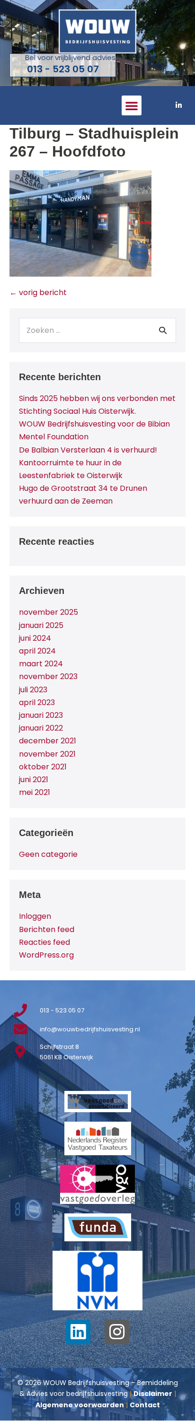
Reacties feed (44, 942)
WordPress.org (46, 955)
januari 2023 (41, 715)
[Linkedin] (78, 1332)
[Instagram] (117, 1332)
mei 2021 (34, 792)
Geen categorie (48, 854)
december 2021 (47, 740)
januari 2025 (41, 625)
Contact (145, 1405)
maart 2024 (41, 663)
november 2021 (47, 754)
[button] (132, 105)
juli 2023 (33, 689)
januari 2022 (41, 728)
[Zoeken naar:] (97, 330)
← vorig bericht (38, 292)
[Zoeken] (162, 330)
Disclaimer (152, 1393)
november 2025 (48, 612)
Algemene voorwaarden (79, 1405)
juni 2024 (35, 638)
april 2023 (37, 702)
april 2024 (37, 650)
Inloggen (35, 916)
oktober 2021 (43, 766)
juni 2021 (33, 779)
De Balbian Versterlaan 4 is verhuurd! (88, 450)
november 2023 (48, 676)
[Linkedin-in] (178, 105)
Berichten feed (46, 929)
